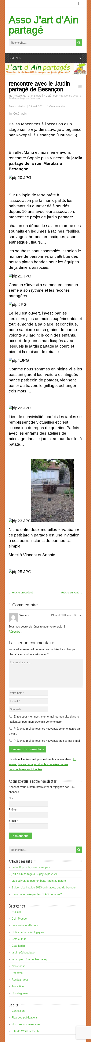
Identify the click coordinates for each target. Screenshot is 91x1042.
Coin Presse (19, 918)
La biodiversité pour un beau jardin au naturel (39, 880)
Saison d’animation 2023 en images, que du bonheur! (44, 887)
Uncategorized (20, 993)
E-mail (13, 820)
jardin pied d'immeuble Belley (29, 959)
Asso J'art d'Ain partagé (44, 25)
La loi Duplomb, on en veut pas (31, 867)
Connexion (18, 1010)
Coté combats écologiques (28, 932)
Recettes (17, 972)
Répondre (14, 631)
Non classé (18, 966)
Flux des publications (25, 1017)
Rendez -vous (20, 979)
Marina (22, 106)
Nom (11, 798)
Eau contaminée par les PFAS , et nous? (37, 894)
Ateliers (16, 911)
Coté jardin (19, 113)
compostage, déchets (25, 925)
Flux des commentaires (26, 1024)
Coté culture (19, 939)
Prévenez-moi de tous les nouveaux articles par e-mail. (47, 740)
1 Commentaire (56, 106)
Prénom (13, 809)
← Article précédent (21, 592)
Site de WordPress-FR (25, 1031)
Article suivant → (71, 592)
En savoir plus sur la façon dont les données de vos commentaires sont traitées (42, 764)
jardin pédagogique (23, 952)
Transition (18, 986)
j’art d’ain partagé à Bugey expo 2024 (34, 874)
